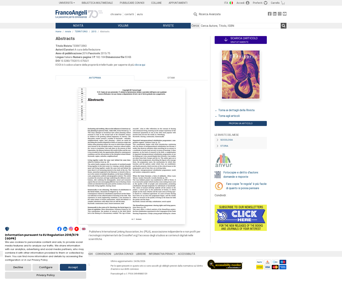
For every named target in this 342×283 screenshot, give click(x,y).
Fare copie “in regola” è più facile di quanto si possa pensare (246, 186)
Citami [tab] (171, 78)
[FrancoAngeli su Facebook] (269, 14)
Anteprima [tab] (95, 78)
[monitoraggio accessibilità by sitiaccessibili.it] (225, 261)
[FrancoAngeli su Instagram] (279, 14)
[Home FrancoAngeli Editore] (79, 14)
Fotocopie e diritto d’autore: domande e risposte (241, 174)
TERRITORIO (81, 31)
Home (58, 31)
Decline (18, 267)
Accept (73, 267)
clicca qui (139, 64)
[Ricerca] (283, 26)
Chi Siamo (115, 14)
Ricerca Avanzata (210, 14)
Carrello (275, 2)
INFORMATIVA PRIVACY (162, 253)
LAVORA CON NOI (123, 253)
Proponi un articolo (241, 123)
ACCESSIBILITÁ (186, 253)
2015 (93, 31)
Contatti (129, 14)
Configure (45, 267)
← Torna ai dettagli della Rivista (235, 110)
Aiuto (140, 14)
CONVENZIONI (103, 253)
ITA (226, 2)
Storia (224, 146)
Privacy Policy (46, 275)
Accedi (240, 2)
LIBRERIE (141, 253)
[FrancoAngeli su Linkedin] (274, 14)
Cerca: (195, 25)
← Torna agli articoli (227, 116)
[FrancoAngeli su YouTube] (284, 14)
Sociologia (226, 140)
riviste (68, 31)
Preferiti (257, 2)
